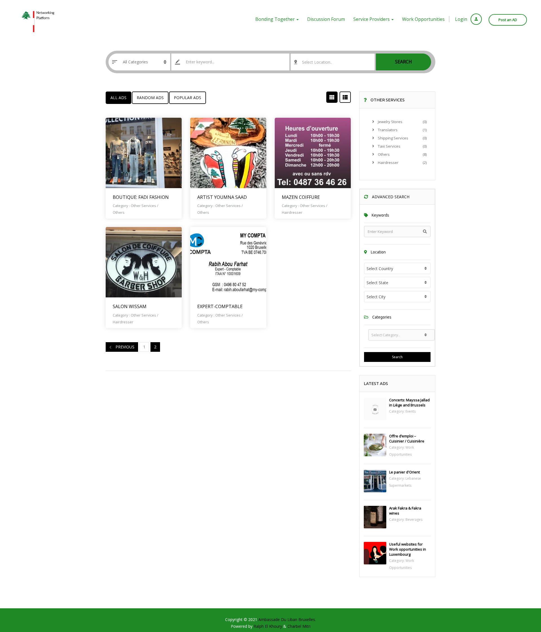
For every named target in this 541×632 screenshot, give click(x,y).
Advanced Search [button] (390, 196)
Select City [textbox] (376, 296)
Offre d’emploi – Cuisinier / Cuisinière (406, 438)
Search (403, 62)
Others (119, 212)
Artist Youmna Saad (222, 197)
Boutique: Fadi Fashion (141, 197)
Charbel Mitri (299, 626)
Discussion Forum (326, 19)
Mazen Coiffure (301, 197)
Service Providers (372, 19)
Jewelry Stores (389, 121)
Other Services (143, 205)
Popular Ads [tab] (187, 97)
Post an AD (507, 19)
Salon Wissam (130, 306)
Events (410, 411)
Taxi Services (388, 146)
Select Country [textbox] (380, 268)
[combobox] (333, 62)
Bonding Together (275, 19)
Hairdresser (292, 212)
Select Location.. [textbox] (317, 62)
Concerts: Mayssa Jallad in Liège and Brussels (409, 402)
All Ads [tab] (118, 97)
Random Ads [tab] (150, 97)
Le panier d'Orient (404, 472)
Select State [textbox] (377, 282)
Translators (387, 129)
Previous (124, 347)
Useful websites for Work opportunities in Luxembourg (407, 549)
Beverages (413, 519)
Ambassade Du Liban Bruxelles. (287, 619)
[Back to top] (523, 597)
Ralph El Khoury (268, 626)
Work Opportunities (423, 19)
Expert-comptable (220, 306)
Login (461, 19)
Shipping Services (392, 138)
